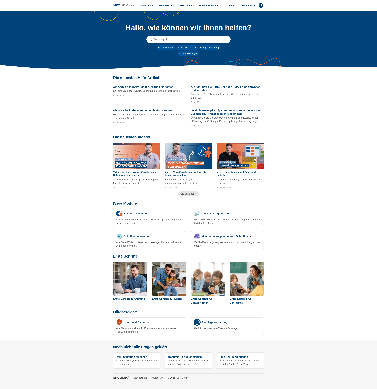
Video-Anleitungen (208, 5)
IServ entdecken (248, 5)
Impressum (157, 377)
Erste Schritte (185, 5)
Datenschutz (140, 377)
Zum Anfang (253, 356)
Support (232, 5)
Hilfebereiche (165, 5)
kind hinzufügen (189, 53)
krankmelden (167, 47)
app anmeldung (210, 47)
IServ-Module (146, 5)
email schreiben (188, 47)
